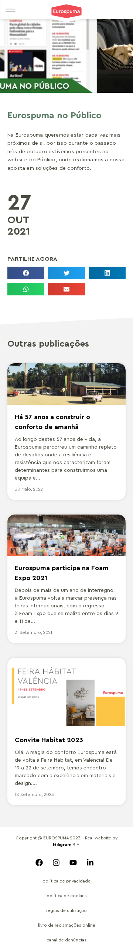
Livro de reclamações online (66, 925)
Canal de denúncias (66, 940)
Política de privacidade (66, 881)
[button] (25, 273)
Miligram (62, 844)
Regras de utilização (66, 910)
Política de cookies (67, 896)
